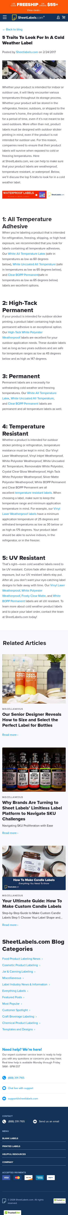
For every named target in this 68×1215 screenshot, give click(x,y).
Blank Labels (10, 1138)
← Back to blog (12, 29)
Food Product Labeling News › (22, 959)
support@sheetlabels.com (23, 1098)
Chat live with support (20, 1088)
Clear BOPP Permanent (23, 275)
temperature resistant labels (33, 493)
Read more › (10, 735)
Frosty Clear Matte (34, 596)
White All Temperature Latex (26, 254)
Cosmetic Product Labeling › (21, 965)
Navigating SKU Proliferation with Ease (32, 814)
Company (7, 1162)
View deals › (34, 10)
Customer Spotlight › (16, 1010)
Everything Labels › (15, 991)
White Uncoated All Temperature (34, 264)
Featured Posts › (13, 997)
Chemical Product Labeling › (21, 1023)
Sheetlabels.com (27, 52)
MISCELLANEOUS (12, 709)
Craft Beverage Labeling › (19, 1016)
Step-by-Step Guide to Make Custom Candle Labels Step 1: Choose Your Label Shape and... (32, 909)
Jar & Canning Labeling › (18, 972)
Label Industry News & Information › (26, 984)
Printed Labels (11, 1146)
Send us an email (49, 1121)
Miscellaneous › (13, 978)
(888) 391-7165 (16, 1077)
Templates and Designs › (18, 1029)
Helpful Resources (14, 1154)
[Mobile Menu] (5, 17)
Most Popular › (12, 1004)
